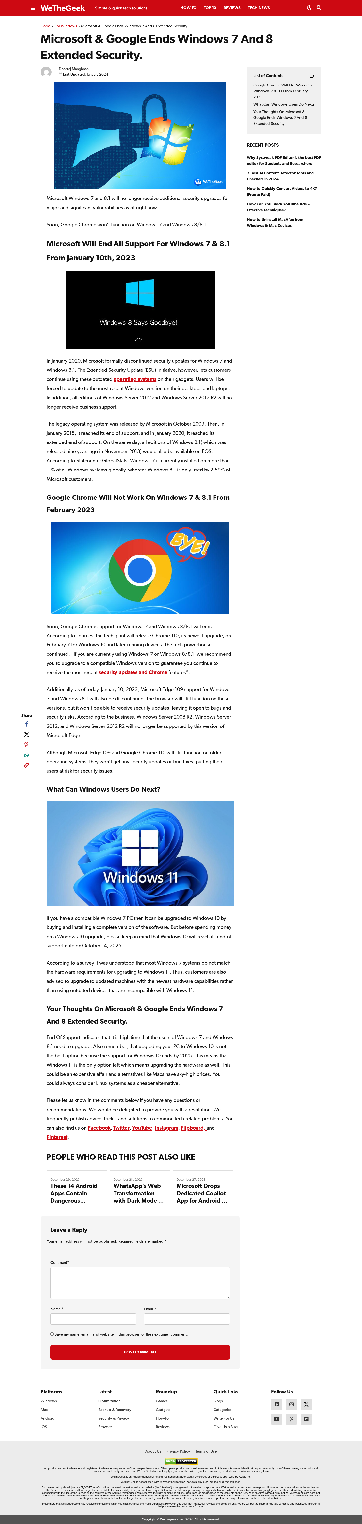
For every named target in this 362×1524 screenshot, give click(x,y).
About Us (153, 1451)
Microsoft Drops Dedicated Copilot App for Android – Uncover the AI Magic (201, 1201)
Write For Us (224, 1419)
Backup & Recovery (114, 1410)
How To (189, 8)
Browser (105, 1427)
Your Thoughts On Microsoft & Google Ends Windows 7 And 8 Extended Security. (280, 118)
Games (162, 1401)
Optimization (109, 1401)
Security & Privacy (113, 1419)
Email (150, 1309)
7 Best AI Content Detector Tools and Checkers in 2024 (280, 176)
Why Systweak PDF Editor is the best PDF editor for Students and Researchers (284, 161)
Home (46, 26)
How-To (162, 1419)
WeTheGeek (63, 8)
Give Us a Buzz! (227, 1427)
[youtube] (276, 1419)
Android (48, 1419)
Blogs (218, 1401)
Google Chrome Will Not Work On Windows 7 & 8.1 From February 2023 (282, 91)
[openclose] (32, 9)
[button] (309, 9)
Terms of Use (206, 1451)
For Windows (66, 26)
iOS (44, 1427)
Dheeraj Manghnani (74, 69)
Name (57, 1309)
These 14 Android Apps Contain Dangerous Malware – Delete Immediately (74, 1201)
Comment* (59, 1263)
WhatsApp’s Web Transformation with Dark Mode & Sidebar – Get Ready (138, 1201)
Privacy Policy (178, 1451)
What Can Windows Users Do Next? (284, 105)
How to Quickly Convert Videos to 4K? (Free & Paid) (282, 192)
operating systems (135, 379)
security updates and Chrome (133, 672)
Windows (49, 1401)
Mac (44, 1410)
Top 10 (210, 8)
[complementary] (26, 766)
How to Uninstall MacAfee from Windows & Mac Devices (275, 223)
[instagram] (291, 1404)
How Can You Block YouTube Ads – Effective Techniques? (278, 207)
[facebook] (26, 724)
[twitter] (26, 734)
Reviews (232, 8)
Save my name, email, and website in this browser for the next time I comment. (121, 1335)
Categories (223, 1410)
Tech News (259, 8)
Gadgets (163, 1410)
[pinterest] (26, 744)
